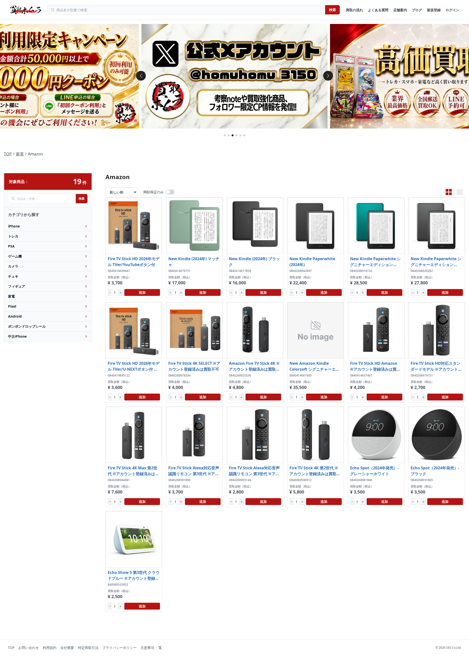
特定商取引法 (88, 647)
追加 (142, 292)
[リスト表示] (459, 192)
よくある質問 (378, 10)
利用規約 (49, 647)
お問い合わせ (28, 647)
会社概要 (67, 647)
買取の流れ (354, 10)
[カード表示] (448, 192)
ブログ (417, 10)
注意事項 (147, 647)
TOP (8, 154)
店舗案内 (400, 10)
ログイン (452, 10)
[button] (141, 76)
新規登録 (434, 10)
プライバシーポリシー (119, 647)
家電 (20, 154)
